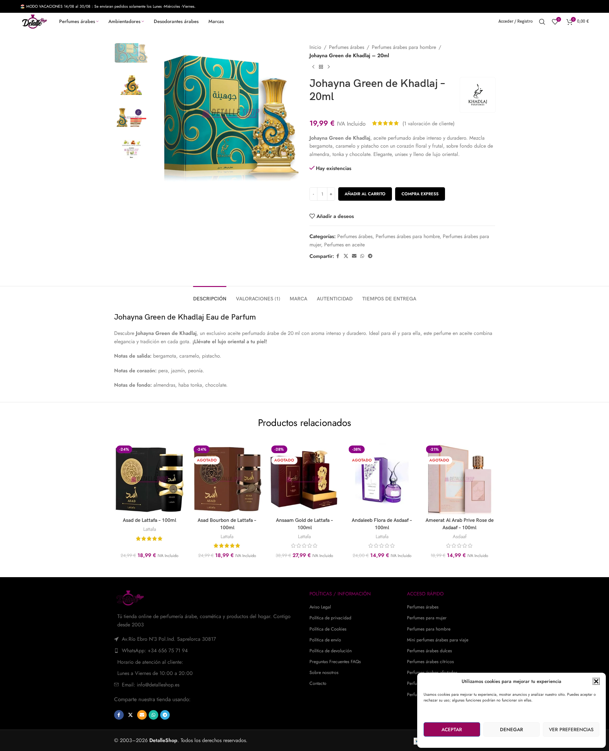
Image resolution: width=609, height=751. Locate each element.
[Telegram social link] (370, 256)
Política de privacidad (330, 618)
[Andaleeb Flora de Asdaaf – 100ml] (382, 478)
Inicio (315, 47)
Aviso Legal (320, 607)
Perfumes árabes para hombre (404, 47)
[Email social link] (354, 256)
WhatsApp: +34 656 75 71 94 (155, 650)
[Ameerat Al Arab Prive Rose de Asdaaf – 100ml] (459, 478)
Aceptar (451, 729)
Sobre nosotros (324, 672)
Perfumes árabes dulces (429, 650)
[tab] (209, 296)
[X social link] (346, 256)
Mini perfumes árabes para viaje (437, 640)
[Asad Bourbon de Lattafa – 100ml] (226, 478)
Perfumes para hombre (428, 629)
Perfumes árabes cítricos (430, 661)
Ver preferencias (571, 729)
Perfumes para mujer (427, 618)
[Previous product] (313, 67)
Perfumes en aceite (344, 244)
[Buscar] (542, 21)
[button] (596, 681)
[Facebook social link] (338, 256)
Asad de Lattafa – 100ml (149, 520)
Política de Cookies (328, 629)
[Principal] (321, 67)
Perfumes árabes (346, 47)
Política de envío (325, 640)
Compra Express (420, 194)
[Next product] (328, 67)
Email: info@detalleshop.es (150, 684)
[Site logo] (34, 21)
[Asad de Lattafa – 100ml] (149, 478)
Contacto (317, 683)
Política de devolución (330, 650)
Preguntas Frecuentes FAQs (335, 661)
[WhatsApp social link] (362, 256)
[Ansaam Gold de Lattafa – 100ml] (304, 478)
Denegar (511, 729)
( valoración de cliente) (428, 123)
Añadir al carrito (365, 194)
